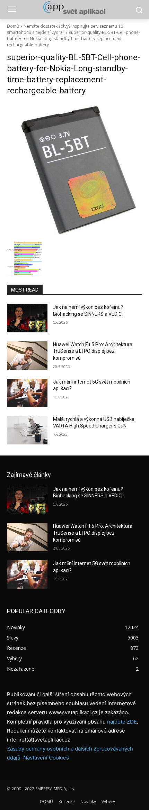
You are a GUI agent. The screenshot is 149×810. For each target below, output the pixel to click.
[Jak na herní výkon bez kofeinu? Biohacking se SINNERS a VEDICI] (27, 318)
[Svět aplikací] (74, 8)
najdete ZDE (122, 721)
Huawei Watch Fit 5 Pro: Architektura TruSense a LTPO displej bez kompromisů (92, 351)
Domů (13, 26)
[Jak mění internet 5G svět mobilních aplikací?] (27, 393)
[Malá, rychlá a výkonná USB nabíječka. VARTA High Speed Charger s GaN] (27, 430)
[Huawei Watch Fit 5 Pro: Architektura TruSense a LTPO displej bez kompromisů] (27, 355)
